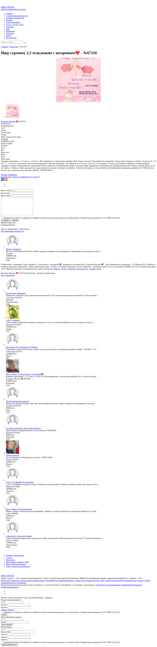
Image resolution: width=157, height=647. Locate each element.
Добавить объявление (15, 18)
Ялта (99, 269)
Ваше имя (5, 193)
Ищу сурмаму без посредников (19, 509)
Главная (9, 13)
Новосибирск (40, 580)
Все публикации (8, 275)
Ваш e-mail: (5, 632)
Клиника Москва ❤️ (9, 121)
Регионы (96, 580)
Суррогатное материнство (17, 16)
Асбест (64, 269)
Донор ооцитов (12, 455)
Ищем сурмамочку (13, 249)
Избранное (10, 31)
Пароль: (4, 607)
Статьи (9, 558)
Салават (92, 269)
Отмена (15, 220)
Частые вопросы (27, 580)
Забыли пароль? (7, 610)
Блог (8, 29)
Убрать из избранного (21, 177)
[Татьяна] (12, 247)
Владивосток (82, 269)
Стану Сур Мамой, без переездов (20, 482)
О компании (14, 580)
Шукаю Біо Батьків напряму (17, 401)
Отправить (6, 220)
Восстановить (7, 625)
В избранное (6, 177)
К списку (35, 177)
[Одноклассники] (5, 179)
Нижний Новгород (66, 580)
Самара (78, 580)
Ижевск (57, 269)
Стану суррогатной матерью (18, 566)
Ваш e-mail (5, 190)
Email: (3, 622)
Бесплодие (10, 560)
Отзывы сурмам (143, 580)
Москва (9, 20)
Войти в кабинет (8, 9)
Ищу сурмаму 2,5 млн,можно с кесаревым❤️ (25, 374)
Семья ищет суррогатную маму (19, 536)
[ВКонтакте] (2, 179)
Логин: (4, 605)
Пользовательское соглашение (13, 583)
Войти (8, 36)
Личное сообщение (9, 175)
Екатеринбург (52, 580)
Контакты (10, 33)
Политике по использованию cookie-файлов (114, 585)
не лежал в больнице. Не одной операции (23, 428)
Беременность (130, 580)
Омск (83, 580)
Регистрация (20, 9)
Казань (89, 580)
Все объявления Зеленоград (12, 231)
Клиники (10, 27)
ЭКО (102, 580)
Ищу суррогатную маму (16, 564)
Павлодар (72, 269)
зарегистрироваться (9, 645)
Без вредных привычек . (16, 293)
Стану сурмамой (13, 320)
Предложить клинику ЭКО (17, 562)
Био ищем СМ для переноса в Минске (22, 347)
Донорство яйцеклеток (114, 580)
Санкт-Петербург (13, 22)
